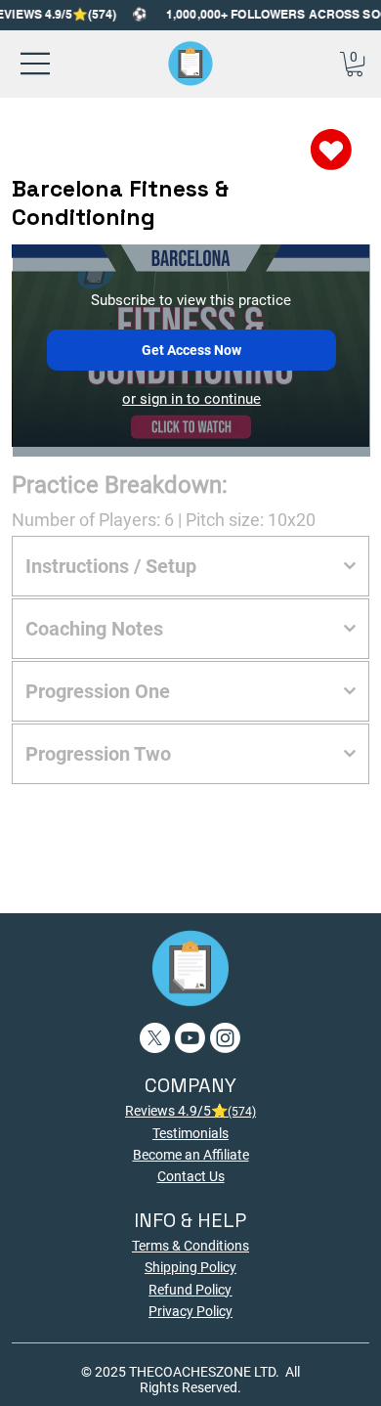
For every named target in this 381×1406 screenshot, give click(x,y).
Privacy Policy (190, 1311)
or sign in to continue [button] (191, 399)
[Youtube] (190, 1038)
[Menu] (36, 63)
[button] (354, 64)
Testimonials (190, 1133)
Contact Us (191, 1176)
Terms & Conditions (190, 1245)
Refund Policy (190, 1289)
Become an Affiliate (191, 1155)
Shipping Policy (190, 1267)
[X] (155, 1038)
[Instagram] (225, 1038)
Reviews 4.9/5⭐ (190, 1111)
